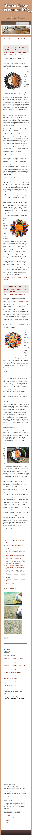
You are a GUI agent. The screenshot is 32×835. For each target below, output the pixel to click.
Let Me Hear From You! (11, 588)
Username (6, 641)
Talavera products (15, 267)
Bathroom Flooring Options (12, 673)
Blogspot (8, 815)
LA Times (8, 820)
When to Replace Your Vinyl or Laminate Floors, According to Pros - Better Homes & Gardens (15, 567)
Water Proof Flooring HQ (16, 8)
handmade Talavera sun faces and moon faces (18, 101)
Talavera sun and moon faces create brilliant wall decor (14, 666)
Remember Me (8, 649)
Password (6, 645)
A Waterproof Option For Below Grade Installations (13, 684)
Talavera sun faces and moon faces (10, 358)
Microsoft (8, 825)
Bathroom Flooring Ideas (15, 277)
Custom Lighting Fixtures (11, 817)
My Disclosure (9, 585)
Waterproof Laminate (10, 678)
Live (7, 822)
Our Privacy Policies (10, 583)
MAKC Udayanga (23, 38)
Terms (7, 580)
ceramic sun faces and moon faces (20, 301)
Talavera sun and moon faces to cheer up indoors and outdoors (15, 659)
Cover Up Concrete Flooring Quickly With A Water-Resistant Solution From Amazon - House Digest (16, 547)
